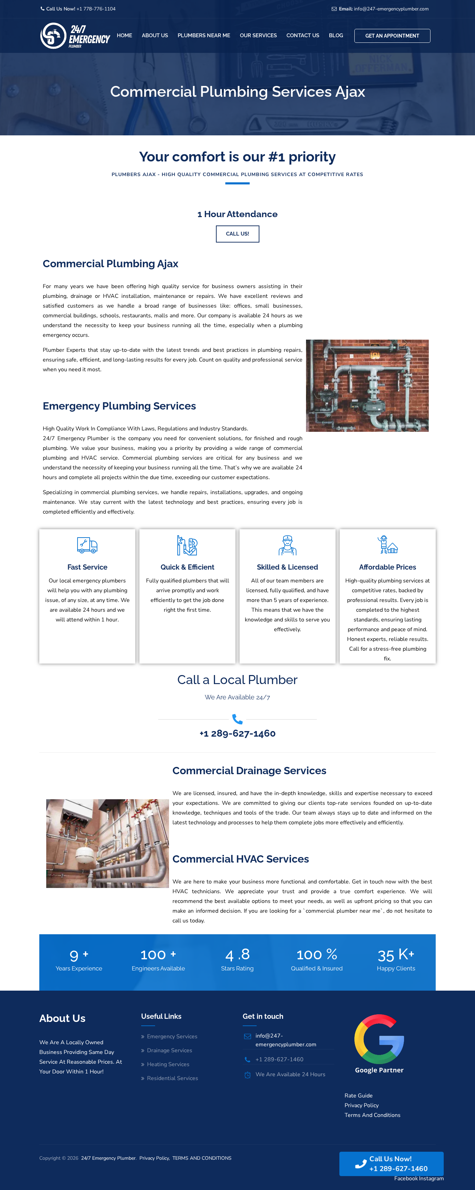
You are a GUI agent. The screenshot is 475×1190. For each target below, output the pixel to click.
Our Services (258, 35)
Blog (336, 35)
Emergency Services (172, 1036)
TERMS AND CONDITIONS (202, 1158)
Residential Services (172, 1078)
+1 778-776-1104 (95, 9)
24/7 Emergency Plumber (108, 1158)
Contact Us (303, 35)
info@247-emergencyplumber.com (391, 9)
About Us (155, 35)
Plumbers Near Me (204, 35)
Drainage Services (169, 1050)
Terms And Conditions (373, 1115)
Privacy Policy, (155, 1158)
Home (124, 35)
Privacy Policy (362, 1105)
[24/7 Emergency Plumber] (75, 35)
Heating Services (168, 1064)
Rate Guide (359, 1096)
